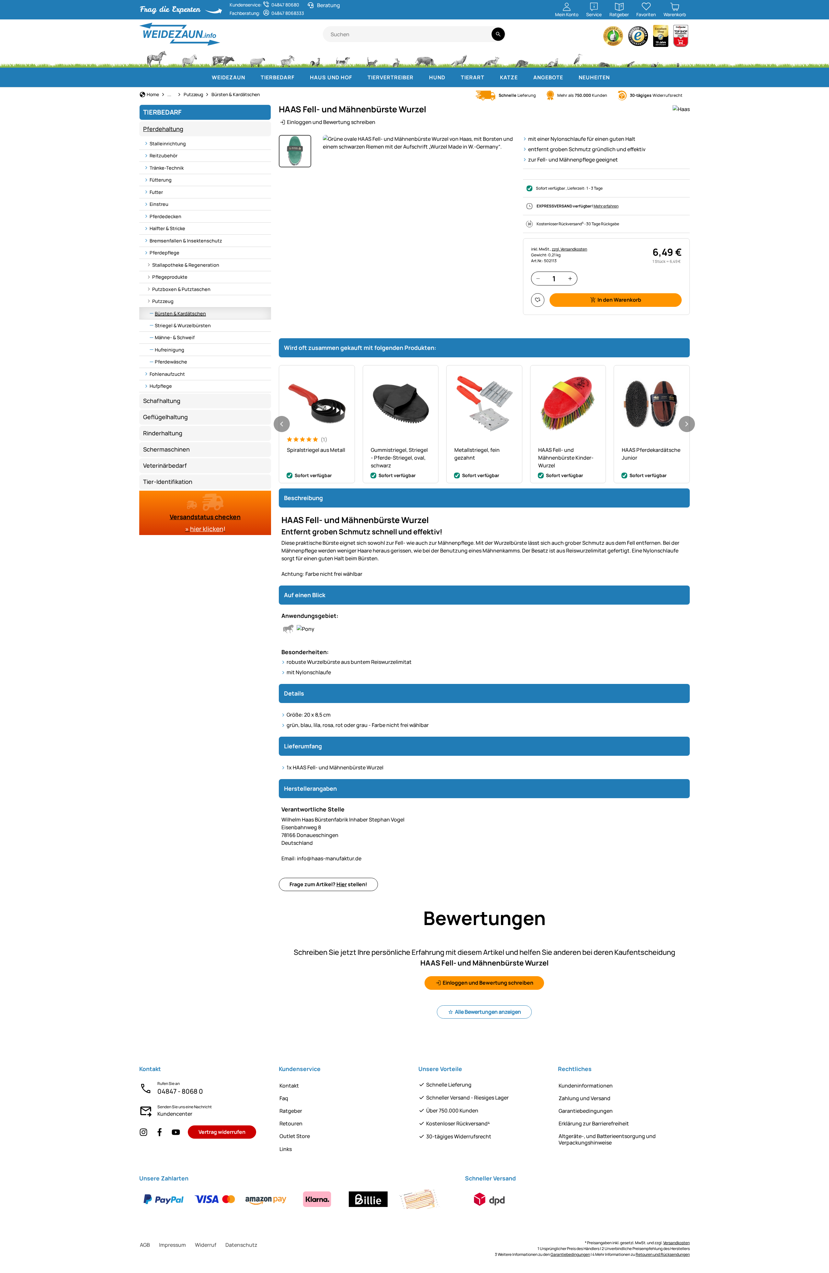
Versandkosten (676, 1242)
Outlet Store (294, 1136)
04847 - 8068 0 (180, 1091)
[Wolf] (458, 58)
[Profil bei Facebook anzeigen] (159, 1132)
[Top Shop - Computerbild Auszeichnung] (681, 38)
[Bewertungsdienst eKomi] (613, 38)
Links (285, 1149)
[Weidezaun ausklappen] (252, 77)
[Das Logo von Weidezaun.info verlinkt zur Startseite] (231, 34)
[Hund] (342, 58)
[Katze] (371, 58)
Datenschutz (241, 1244)
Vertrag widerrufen (222, 1131)
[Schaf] (257, 58)
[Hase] (396, 58)
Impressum (172, 1244)
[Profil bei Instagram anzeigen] (143, 1132)
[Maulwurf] (604, 58)
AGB (145, 1244)
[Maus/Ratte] (630, 58)
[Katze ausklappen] (524, 77)
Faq (283, 1098)
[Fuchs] (491, 58)
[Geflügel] (315, 58)
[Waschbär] (521, 58)
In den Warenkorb (619, 299)
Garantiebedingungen (586, 1110)
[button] (419, 143)
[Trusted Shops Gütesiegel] (638, 38)
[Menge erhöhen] (570, 278)
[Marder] (551, 58)
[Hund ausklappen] (452, 77)
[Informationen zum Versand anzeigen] (489, 1199)
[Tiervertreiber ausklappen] (420, 77)
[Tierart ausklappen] (491, 77)
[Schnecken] (654, 58)
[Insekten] (678, 58)
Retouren (290, 1123)
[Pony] (189, 58)
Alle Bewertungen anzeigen (488, 1011)
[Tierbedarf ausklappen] (301, 77)
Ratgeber (290, 1110)
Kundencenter (174, 1113)
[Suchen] (498, 34)
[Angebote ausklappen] (569, 77)
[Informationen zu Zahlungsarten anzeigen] (291, 1199)
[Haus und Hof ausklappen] (358, 77)
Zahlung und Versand (584, 1098)
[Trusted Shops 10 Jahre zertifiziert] (661, 38)
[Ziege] (287, 58)
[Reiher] (578, 58)
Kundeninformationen (586, 1085)
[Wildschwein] (425, 58)
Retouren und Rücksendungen (663, 1254)
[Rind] (223, 58)
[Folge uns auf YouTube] (176, 1132)
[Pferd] (157, 58)
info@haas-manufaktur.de (321, 858)
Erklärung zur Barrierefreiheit (594, 1123)
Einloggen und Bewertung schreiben (331, 122)
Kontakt (289, 1085)
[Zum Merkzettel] (537, 300)
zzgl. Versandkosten (569, 249)
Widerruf (205, 1244)
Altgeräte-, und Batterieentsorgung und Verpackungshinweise (607, 1139)
